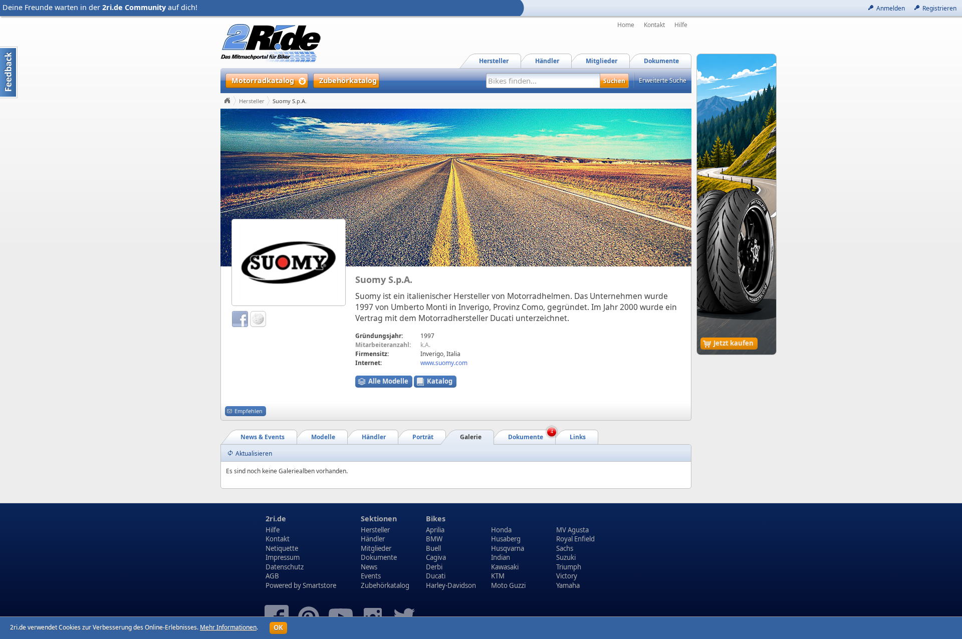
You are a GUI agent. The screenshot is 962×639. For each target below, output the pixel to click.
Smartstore (319, 585)
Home (625, 25)
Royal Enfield (575, 538)
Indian (500, 557)
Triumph (568, 566)
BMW (434, 538)
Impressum (283, 557)
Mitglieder (376, 548)
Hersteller (252, 101)
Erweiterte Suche (662, 80)
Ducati (435, 575)
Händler (373, 538)
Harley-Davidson (451, 585)
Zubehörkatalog (385, 585)
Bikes (435, 518)
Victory (566, 575)
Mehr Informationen (228, 627)
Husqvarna (507, 548)
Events (371, 575)
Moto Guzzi (508, 585)
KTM (498, 575)
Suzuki (566, 557)
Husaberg (506, 538)
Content (9, 72)
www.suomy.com (443, 363)
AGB (272, 575)
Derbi (434, 566)
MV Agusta (572, 529)
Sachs (564, 548)
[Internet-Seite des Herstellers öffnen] (288, 262)
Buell (433, 548)
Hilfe (680, 25)
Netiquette (282, 548)
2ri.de (276, 518)
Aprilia (435, 529)
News (369, 566)
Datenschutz (285, 566)
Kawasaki (505, 566)
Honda (501, 529)
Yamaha (568, 585)
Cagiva (436, 557)
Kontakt (654, 25)
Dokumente (379, 557)
